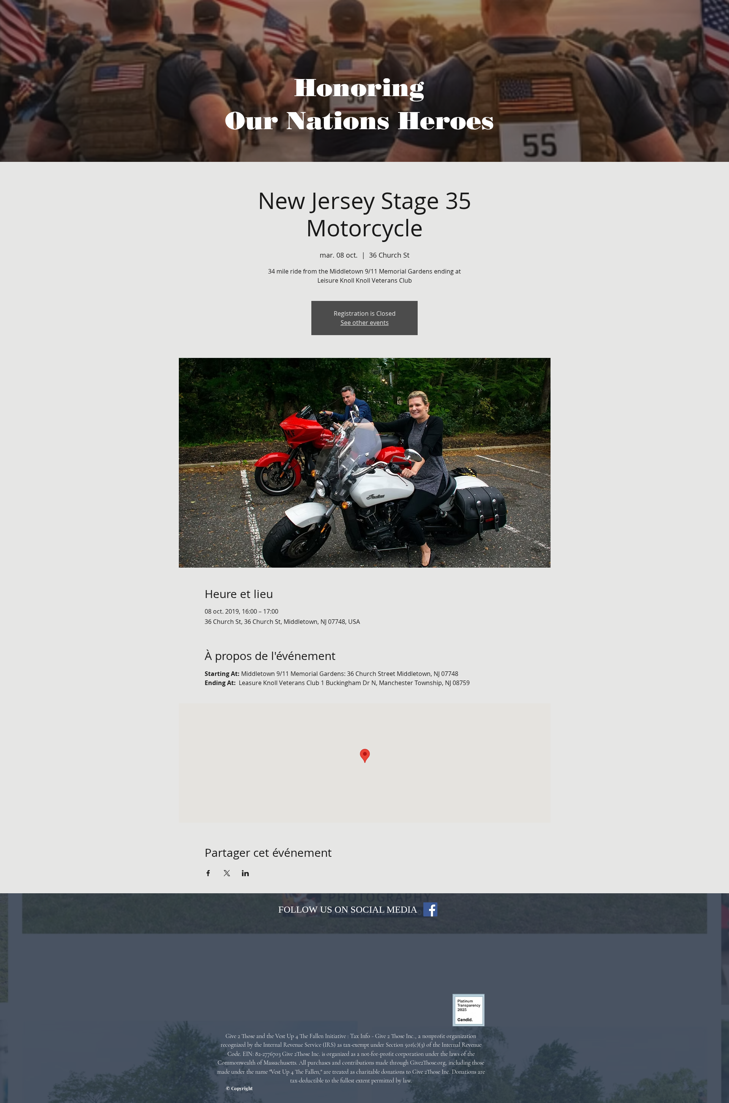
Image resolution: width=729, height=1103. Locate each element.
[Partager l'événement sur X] (226, 873)
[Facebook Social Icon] (430, 909)
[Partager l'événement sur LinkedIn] (245, 873)
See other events (365, 322)
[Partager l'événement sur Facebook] (208, 873)
